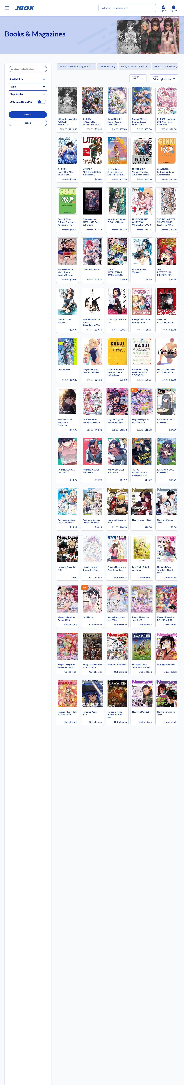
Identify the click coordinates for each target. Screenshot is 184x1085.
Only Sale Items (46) (21, 102)
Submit (27, 115)
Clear (28, 123)
